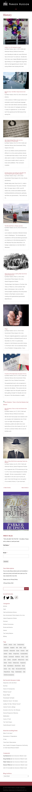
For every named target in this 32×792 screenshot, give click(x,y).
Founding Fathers (24, 653)
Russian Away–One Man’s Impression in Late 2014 (15, 92)
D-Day (4, 739)
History (22, 656)
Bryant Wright (6, 695)
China (15, 644)
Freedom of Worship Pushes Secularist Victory (15, 373)
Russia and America (8, 627)
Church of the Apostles (9, 689)
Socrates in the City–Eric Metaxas (11, 710)
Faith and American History (10, 612)
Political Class (16, 662)
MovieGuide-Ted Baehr (8, 698)
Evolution (22, 650)
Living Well (14, 659)
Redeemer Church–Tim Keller (10, 701)
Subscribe (6, 561)
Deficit (20, 647)
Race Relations (10, 665)
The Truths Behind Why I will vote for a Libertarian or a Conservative (14, 140)
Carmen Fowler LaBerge (9, 707)
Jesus (5, 659)
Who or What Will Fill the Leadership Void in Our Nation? (16, 461)
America (10, 644)
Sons (9, 668)
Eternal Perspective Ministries (10, 713)
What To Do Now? (7, 733)
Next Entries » (25, 487)
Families (5, 653)
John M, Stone (6, 768)
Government (11, 656)
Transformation (18, 671)
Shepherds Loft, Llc (21, 790)
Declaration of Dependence (10, 736)
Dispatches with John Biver (10, 683)
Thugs (6, 329)
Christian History (20, 644)
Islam (27, 656)
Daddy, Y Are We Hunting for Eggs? (13, 47)
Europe (17, 650)
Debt (17, 647)
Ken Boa (5, 686)
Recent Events (18, 665)
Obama (5, 662)
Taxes (13, 668)
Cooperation (6, 647)
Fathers (10, 653)
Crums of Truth (7, 719)
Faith (4, 609)
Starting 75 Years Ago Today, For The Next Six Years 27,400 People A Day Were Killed (15, 173)
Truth (24, 671)
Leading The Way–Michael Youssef (12, 704)
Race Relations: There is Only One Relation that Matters (16, 409)
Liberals (9, 659)
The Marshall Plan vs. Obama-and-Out (14, 226)
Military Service (21, 659)
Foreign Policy (16, 653)
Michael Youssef (7, 692)
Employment (12, 650)
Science (5, 630)
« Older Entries (7, 487)
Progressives (23, 662)
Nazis (27, 659)
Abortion (5, 644)
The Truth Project (7, 722)
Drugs (24, 647)
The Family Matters (8, 633)
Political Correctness (19, 51)
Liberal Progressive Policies (11, 281)
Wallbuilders (6, 716)
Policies (10, 662)
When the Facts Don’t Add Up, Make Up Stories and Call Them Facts (16, 274)
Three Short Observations (9, 742)
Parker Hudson (9, 49)
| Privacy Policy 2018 (8, 583)
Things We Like (7, 671)
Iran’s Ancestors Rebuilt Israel (19, 756)
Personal (5, 621)
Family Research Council (9, 725)
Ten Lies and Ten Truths (20, 668)
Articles (5, 606)
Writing (5, 636)
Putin (5, 665)
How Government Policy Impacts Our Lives (14, 615)
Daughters (12, 647)
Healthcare (17, 656)
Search (26, 588)
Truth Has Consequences (9, 674)
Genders (5, 656)
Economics (6, 650)
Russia (23, 665)
